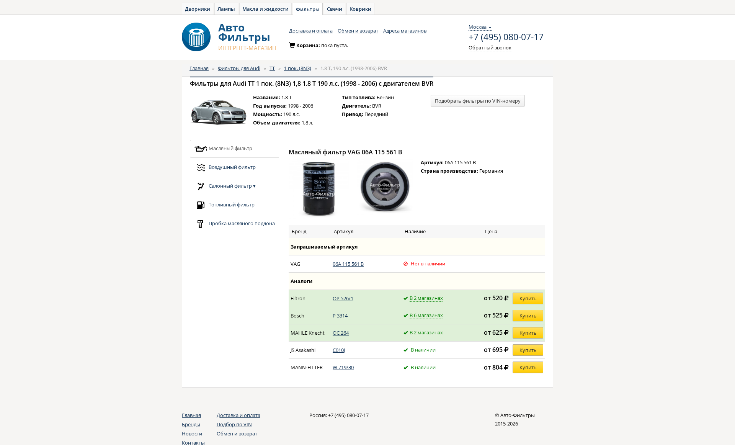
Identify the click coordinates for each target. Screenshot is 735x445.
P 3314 (340, 315)
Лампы (226, 8)
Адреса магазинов (404, 30)
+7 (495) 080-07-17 (506, 37)
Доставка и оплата (311, 30)
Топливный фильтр (231, 204)
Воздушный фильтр (231, 166)
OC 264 (341, 332)
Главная (199, 68)
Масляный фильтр (229, 147)
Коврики (360, 8)
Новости (192, 433)
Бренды (191, 424)
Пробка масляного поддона (241, 222)
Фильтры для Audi (239, 68)
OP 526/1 (343, 298)
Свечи (334, 8)
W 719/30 (343, 367)
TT (272, 68)
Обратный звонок (490, 47)
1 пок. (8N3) (297, 68)
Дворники (197, 8)
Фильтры (308, 9)
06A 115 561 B (348, 263)
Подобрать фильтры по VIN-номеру (478, 100)
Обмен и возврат (358, 30)
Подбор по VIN (234, 424)
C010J (339, 350)
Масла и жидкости (265, 8)
